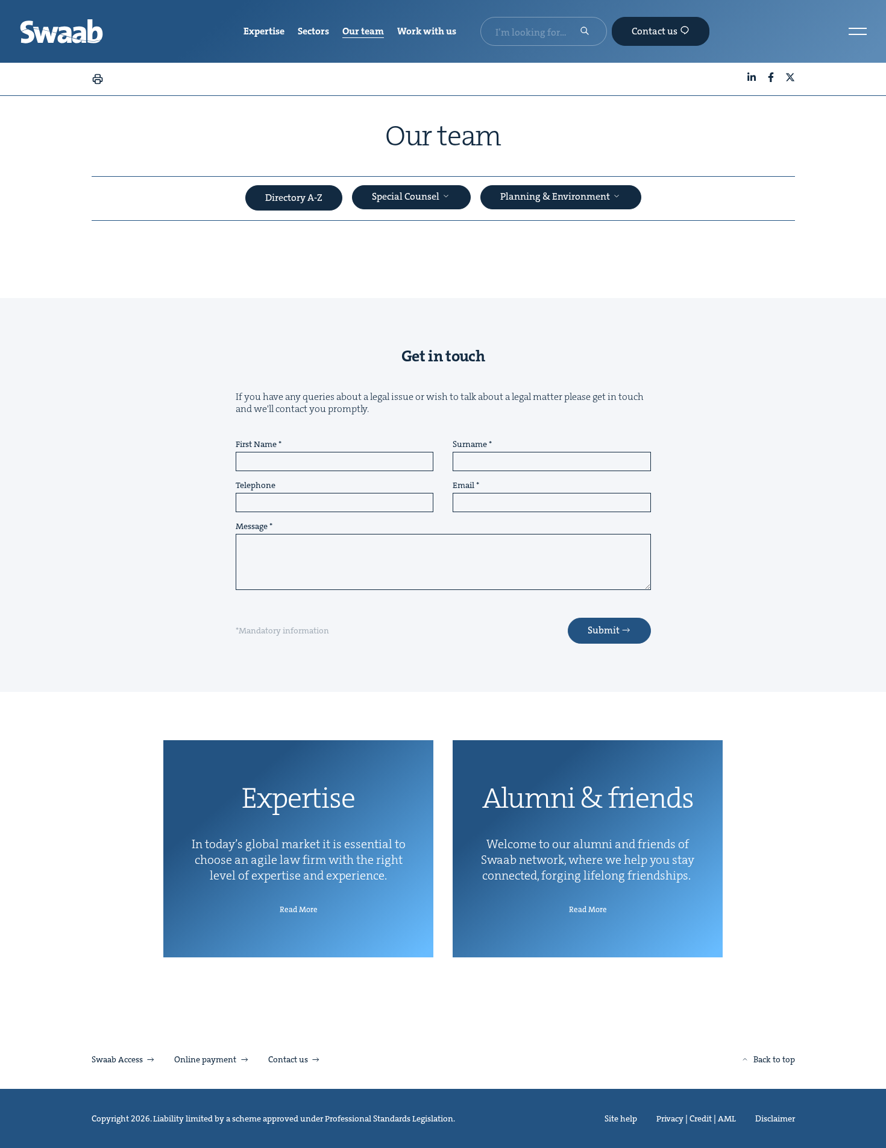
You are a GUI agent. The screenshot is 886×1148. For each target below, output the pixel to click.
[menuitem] (263, 31)
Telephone (255, 485)
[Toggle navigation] (858, 31)
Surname (470, 444)
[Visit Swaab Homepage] (61, 31)
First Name (256, 444)
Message (252, 526)
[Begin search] (584, 32)
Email (463, 485)
